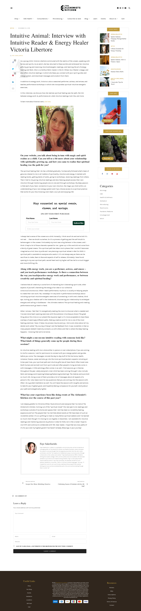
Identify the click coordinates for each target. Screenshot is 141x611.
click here (47, 102)
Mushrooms (104, 208)
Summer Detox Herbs (117, 72)
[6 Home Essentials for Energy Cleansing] (105, 49)
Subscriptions (112, 594)
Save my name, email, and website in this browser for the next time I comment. (44, 546)
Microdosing (57, 19)
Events (103, 19)
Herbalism (114, 34)
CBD (101, 194)
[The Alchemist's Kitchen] (70, 8)
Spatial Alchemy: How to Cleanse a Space (118, 61)
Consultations (42, 19)
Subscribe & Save (74, 19)
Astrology (103, 190)
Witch (12, 28)
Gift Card (29, 603)
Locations (29, 600)
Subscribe (79, 223)
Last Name (53, 218)
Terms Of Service (112, 601)
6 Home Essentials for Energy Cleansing (117, 50)
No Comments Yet (21, 496)
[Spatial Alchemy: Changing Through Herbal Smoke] (105, 38)
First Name (30, 218)
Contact (112, 605)
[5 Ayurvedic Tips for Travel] (105, 82)
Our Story (29, 589)
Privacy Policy (112, 598)
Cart (122, 19)
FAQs (111, 591)
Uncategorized (116, 69)
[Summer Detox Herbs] (105, 71)
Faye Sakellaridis (17, 55)
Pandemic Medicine (106, 211)
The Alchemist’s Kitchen (61, 582)
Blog (86, 19)
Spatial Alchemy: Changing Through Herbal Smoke (118, 39)
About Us (112, 19)
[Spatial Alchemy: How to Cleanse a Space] (105, 60)
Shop (16, 19)
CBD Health (27, 19)
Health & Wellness (117, 78)
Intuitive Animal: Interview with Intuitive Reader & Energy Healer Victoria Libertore (49, 42)
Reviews (111, 587)
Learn (95, 19)
